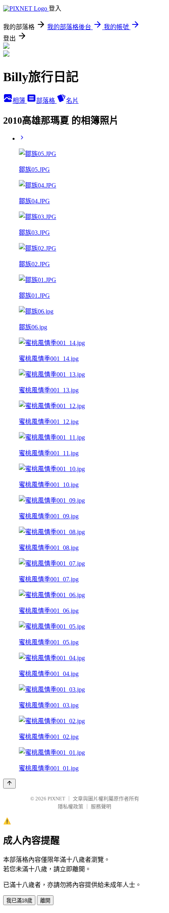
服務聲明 (101, 806)
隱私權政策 (70, 806)
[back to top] (9, 784)
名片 (72, 100)
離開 (45, 901)
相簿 (20, 100)
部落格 (46, 100)
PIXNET (56, 799)
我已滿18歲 (19, 901)
